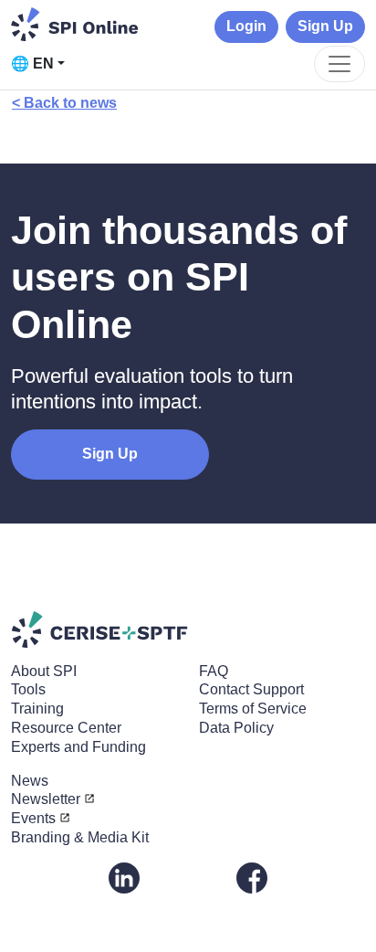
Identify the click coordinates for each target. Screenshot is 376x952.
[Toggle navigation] (339, 64)
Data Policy (236, 727)
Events (33, 818)
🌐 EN (32, 63)
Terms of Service (253, 708)
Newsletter (45, 799)
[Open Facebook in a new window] (251, 876)
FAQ (213, 671)
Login (246, 26)
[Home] (75, 24)
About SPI (44, 671)
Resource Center (66, 727)
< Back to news (64, 103)
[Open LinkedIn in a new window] (124, 876)
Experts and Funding (78, 747)
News (29, 780)
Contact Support (251, 689)
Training (37, 708)
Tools (28, 689)
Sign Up (325, 26)
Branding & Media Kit (80, 837)
